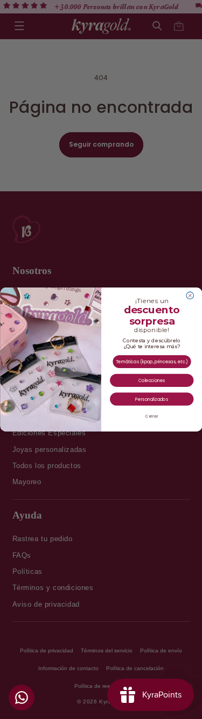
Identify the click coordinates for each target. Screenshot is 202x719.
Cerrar (151, 416)
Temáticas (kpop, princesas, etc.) (151, 361)
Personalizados (151, 399)
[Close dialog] (189, 295)
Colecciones (151, 380)
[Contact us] (21, 697)
